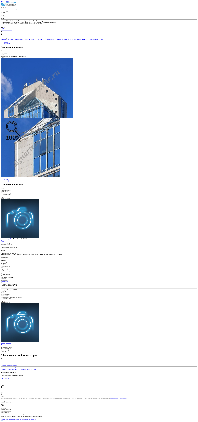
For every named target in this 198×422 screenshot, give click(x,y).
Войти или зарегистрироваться (9, 365)
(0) (1, 240)
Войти (2, 28)
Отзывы (3, 241)
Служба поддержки (31, 369)
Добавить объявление (19, 368)
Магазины (3, 1)
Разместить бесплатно (6, 30)
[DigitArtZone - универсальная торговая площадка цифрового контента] (8, 5)
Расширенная (4, 281)
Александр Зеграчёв (6, 238)
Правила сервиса (5, 369)
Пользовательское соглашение (18, 369)
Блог (7, 1)
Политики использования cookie (118, 398)
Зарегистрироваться (6, 378)
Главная (3, 368)
